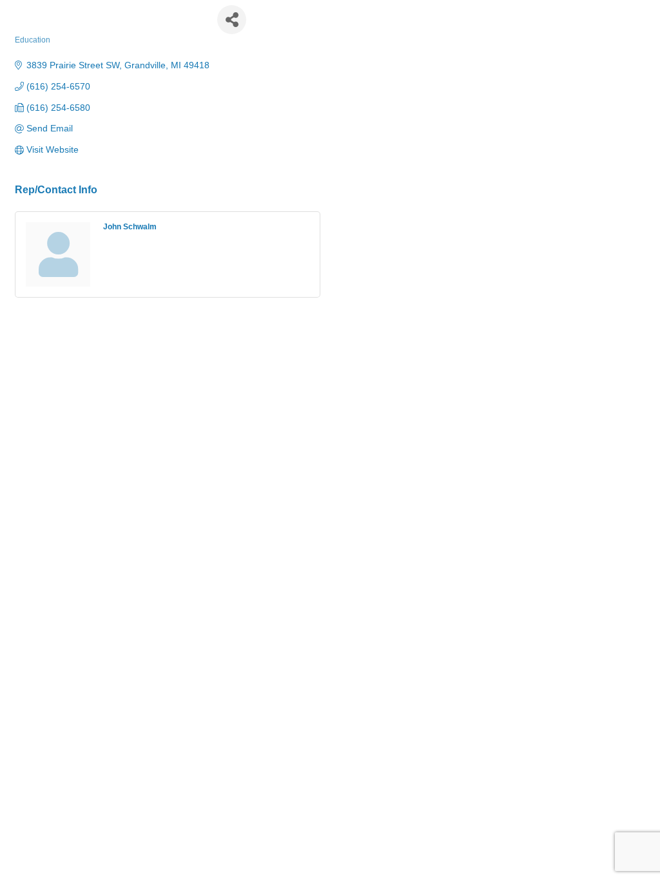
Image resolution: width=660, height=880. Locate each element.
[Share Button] (231, 19)
